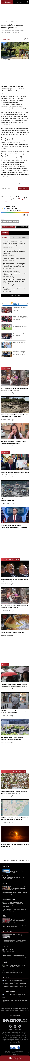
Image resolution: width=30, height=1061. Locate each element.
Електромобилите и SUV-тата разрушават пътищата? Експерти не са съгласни (14, 941)
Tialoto (6, 947)
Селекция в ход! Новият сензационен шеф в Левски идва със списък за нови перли (20, 353)
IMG (3, 1008)
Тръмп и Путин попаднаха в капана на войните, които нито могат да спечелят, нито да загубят (14, 877)
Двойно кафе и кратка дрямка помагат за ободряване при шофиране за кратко (13, 971)
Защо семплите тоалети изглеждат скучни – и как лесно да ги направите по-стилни (18, 982)
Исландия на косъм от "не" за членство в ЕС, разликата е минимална (18, 888)
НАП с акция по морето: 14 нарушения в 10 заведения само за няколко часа (14, 251)
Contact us (15, 1054)
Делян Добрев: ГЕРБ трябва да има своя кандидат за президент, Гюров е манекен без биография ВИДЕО (14, 264)
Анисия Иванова (5, 39)
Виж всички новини (15, 295)
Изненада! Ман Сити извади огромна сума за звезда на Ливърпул (20, 309)
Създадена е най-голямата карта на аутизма (17, 966)
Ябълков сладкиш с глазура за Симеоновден (14, 986)
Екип (9, 1032)
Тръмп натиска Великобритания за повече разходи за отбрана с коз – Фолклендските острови (14, 281)
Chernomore (21, 1012)
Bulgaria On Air (22, 1008)
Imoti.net (27, 1010)
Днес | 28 (20, 2)
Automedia (7, 931)
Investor (6, 867)
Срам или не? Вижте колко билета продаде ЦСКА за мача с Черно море (20, 318)
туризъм (4, 221)
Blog (12, 1012)
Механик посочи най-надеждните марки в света (18, 935)
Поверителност (7, 1034)
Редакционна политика (12, 1035)
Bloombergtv (9, 899)
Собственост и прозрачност (19, 1037)
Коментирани (23, 237)
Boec (11, 1015)
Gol (4, 916)
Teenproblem (9, 991)
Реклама (23, 1032)
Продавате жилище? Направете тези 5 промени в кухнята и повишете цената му (14, 956)
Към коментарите (21, 226)
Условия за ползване (21, 1034)
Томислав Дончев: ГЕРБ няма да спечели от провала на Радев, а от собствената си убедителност (14, 243)
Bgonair (6, 884)
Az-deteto (8, 1012)
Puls (5, 962)
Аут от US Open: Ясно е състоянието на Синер (19, 343)
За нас (5, 1032)
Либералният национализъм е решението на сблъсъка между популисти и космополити (14, 910)
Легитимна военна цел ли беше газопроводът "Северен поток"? (18, 871)
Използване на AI (14, 1042)
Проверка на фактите (10, 1039)
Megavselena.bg (16, 1015)
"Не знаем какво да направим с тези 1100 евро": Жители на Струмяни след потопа (15, 893)
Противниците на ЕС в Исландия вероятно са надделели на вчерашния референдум (13, 904)
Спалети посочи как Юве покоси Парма (19, 334)
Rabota (3, 1012)
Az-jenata (7, 977)
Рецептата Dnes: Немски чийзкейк (14, 258)
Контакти (16, 1032)
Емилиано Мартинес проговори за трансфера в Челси (20, 326)
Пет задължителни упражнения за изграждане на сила (14, 288)
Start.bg (16, 1012)
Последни (5, 237)
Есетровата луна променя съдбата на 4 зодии (17, 995)
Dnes (10, 1008)
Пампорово (14, 221)
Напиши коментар (8, 226)
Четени (13, 237)
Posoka (26, 1012)
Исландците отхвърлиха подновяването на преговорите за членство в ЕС (14, 273)
